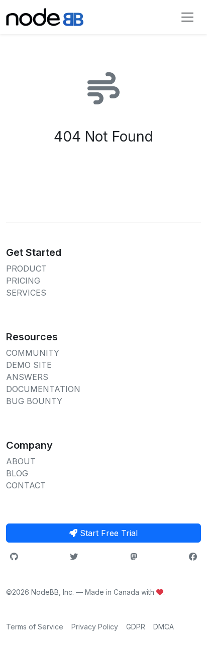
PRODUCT (26, 269)
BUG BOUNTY (34, 401)
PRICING (23, 281)
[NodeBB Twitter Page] (74, 557)
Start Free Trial (107, 533)
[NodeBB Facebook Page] (193, 557)
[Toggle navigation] (187, 17)
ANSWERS (27, 377)
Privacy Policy (94, 626)
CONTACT (26, 485)
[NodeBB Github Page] (14, 557)
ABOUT (21, 461)
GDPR (135, 626)
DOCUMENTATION (43, 389)
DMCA (163, 626)
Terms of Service (34, 626)
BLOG (17, 473)
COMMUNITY (32, 353)
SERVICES (26, 293)
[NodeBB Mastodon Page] (133, 557)
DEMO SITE (29, 365)
